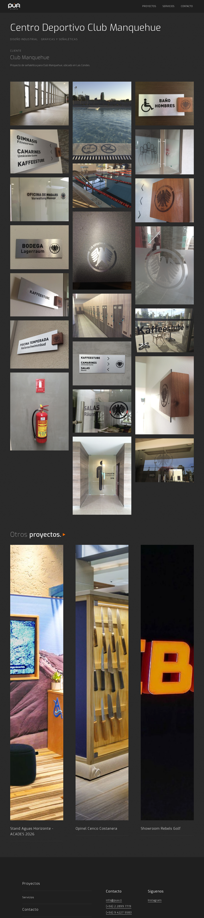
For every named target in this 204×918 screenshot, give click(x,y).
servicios (169, 6)
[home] (14, 6)
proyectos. (45, 534)
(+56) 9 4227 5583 (119, 912)
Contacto (187, 6)
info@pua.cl (114, 900)
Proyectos (149, 6)
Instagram (155, 900)
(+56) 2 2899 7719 (118, 906)
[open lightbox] (39, 103)
